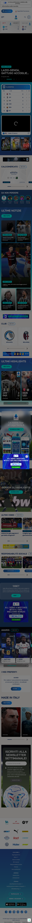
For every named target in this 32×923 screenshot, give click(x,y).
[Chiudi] (26, 456)
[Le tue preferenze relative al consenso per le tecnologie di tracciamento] (29, 920)
